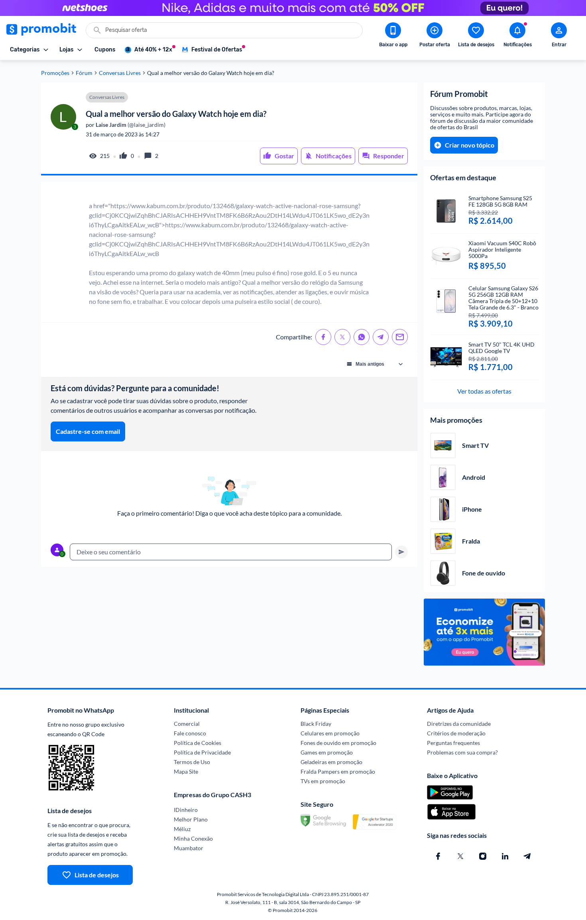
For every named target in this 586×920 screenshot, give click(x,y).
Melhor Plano (191, 819)
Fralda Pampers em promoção (338, 771)
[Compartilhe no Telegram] (381, 337)
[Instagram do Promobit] (483, 856)
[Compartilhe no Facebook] (323, 337)
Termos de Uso (192, 761)
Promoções (55, 73)
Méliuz (182, 828)
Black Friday (316, 723)
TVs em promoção (323, 781)
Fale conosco (190, 733)
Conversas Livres (120, 73)
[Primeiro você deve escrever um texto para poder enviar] (401, 552)
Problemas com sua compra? (462, 752)
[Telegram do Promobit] (527, 856)
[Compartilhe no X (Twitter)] (342, 337)
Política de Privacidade (202, 752)
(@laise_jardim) (129, 125)
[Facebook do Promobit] (438, 856)
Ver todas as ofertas (484, 391)
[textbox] (231, 552)
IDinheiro (186, 809)
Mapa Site (186, 771)
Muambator (188, 848)
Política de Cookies (197, 742)
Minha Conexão (193, 838)
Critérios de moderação (456, 733)
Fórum (84, 73)
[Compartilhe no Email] (400, 337)
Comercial (187, 723)
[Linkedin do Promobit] (505, 856)
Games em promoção (327, 752)
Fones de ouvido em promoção (338, 742)
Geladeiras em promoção (331, 761)
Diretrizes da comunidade (459, 723)
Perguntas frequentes (453, 742)
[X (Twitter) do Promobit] (460, 856)
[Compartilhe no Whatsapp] (362, 337)
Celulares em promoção (330, 733)
